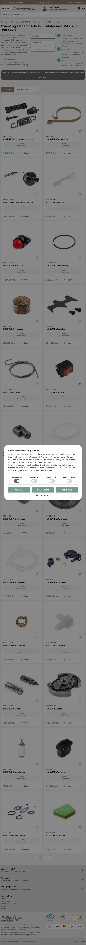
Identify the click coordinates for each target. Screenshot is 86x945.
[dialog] (43, 472)
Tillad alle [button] (67, 490)
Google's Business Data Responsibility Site (33, 470)
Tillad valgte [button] (43, 490)
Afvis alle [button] (19, 490)
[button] (43, 496)
